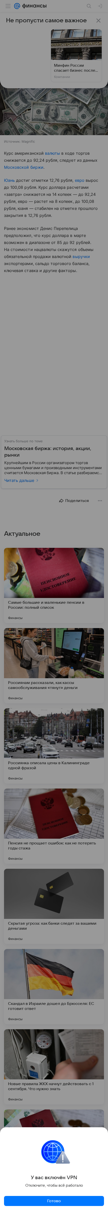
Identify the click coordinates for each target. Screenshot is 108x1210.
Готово (54, 1201)
